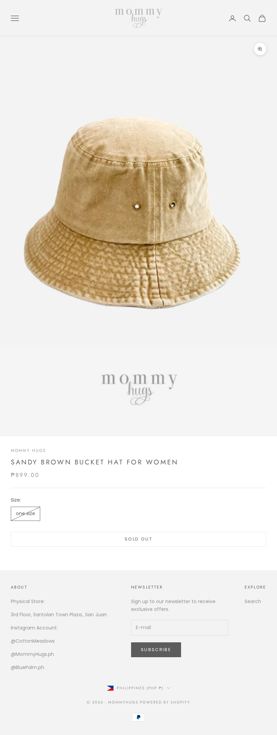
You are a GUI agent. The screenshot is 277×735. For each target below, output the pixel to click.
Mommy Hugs (28, 450)
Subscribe (156, 649)
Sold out (138, 539)
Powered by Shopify (165, 702)
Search (253, 601)
